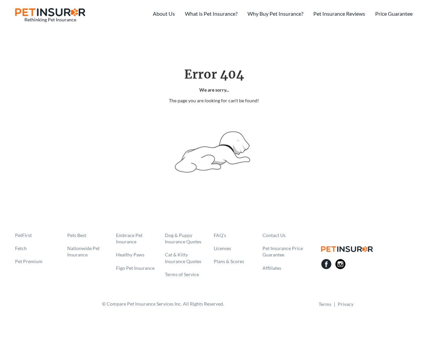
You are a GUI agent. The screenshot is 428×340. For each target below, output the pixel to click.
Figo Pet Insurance (135, 268)
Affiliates (271, 268)
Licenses (222, 248)
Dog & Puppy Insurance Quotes (183, 238)
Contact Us (274, 235)
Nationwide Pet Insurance (83, 251)
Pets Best (76, 235)
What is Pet (211, 13)
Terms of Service (182, 274)
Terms (325, 304)
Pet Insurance (339, 13)
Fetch (21, 248)
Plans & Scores (229, 261)
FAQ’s (220, 235)
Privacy (345, 304)
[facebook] (326, 264)
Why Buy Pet (275, 13)
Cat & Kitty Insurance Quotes (183, 258)
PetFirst (23, 235)
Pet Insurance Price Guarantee (282, 251)
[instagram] (340, 264)
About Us (164, 13)
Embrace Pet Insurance (129, 238)
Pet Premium (28, 261)
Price (394, 13)
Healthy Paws (130, 254)
